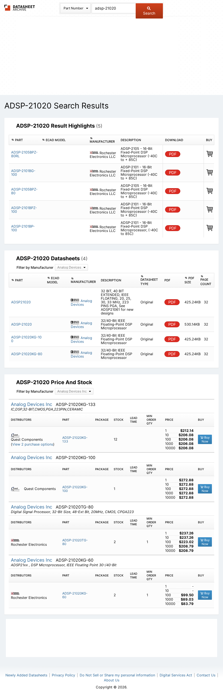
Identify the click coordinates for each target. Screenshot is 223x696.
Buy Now (206, 439)
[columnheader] (24, 140)
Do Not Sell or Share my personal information (117, 675)
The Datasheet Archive (19, 8)
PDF (173, 154)
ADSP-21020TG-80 (75, 542)
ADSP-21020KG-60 (75, 595)
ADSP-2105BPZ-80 (24, 191)
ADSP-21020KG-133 (75, 439)
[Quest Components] (17, 435)
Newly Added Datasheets (26, 675)
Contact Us (206, 675)
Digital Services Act (176, 675)
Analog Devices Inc (32, 404)
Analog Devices (81, 303)
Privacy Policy (63, 675)
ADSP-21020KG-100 (75, 489)
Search (149, 13)
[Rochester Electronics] (17, 539)
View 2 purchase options (32, 444)
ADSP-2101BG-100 (23, 173)
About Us (111, 680)
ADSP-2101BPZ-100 (24, 210)
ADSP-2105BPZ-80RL (24, 154)
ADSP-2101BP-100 (23, 228)
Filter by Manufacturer (35, 267)
